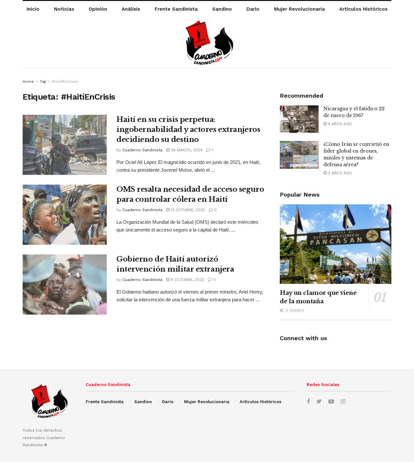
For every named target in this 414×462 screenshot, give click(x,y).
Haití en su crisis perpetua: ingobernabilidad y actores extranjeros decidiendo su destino (188, 129)
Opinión (98, 9)
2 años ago (339, 173)
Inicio (33, 9)
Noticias (64, 9)
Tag (43, 81)
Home (28, 81)
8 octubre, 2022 (186, 279)
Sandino (222, 9)
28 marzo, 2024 (185, 150)
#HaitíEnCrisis (65, 81)
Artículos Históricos (363, 9)
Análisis (131, 9)
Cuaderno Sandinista (142, 150)
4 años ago (339, 124)
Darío (252, 9)
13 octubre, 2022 (187, 210)
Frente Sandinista (176, 9)
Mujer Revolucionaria (299, 9)
